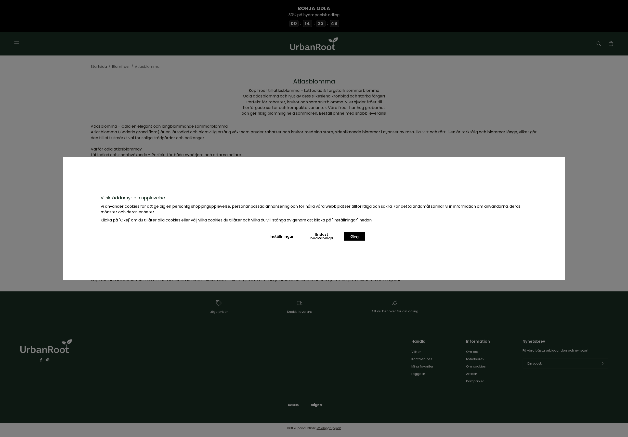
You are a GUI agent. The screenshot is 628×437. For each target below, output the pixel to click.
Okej (354, 236)
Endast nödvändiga (321, 236)
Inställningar (281, 236)
